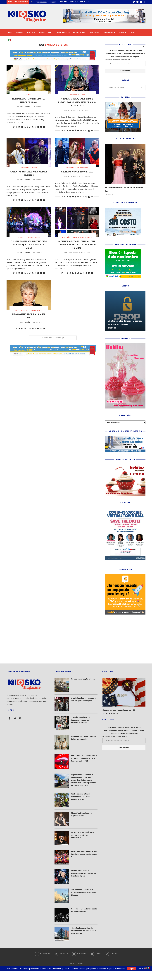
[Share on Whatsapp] (35, 127)
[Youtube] (137, 2)
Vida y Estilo (94, 32)
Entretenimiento (79, 32)
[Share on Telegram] (38, 127)
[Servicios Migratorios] (123, 209)
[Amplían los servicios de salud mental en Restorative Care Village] (62, 934)
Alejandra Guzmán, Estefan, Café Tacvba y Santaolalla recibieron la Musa (77, 245)
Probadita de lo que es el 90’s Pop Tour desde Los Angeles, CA (84, 854)
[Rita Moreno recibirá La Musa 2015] (29, 295)
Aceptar (131, 968)
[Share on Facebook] (16, 127)
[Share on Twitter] (19, 127)
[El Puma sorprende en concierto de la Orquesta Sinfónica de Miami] (29, 222)
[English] (145, 968)
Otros (132, 32)
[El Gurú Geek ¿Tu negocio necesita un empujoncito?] (125, 575)
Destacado (73, 95)
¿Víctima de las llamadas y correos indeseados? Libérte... (125, 322)
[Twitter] (134, 2)
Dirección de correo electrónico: (117, 60)
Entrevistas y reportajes (25, 32)
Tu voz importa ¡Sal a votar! (83, 679)
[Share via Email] (44, 127)
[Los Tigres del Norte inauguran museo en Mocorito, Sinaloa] (62, 723)
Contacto (74, 2)
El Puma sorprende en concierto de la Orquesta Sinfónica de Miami (29, 245)
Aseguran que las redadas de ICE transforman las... (118, 711)
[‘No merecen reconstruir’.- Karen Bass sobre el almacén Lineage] (62, 896)
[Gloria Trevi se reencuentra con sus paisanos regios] (62, 704)
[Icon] (61, 685)
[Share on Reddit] (30, 127)
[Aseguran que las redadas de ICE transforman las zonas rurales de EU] (124, 692)
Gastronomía (109, 32)
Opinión (121, 32)
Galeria (71, 963)
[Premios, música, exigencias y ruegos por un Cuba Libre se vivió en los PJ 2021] (77, 79)
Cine (16, 310)
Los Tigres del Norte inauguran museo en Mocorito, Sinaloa (80, 720)
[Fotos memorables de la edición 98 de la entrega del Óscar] (125, 164)
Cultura (28, 95)
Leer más (141, 968)
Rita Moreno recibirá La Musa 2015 (28, 316)
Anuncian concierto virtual (77, 172)
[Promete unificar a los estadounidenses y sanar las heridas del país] (62, 876)
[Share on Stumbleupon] (32, 127)
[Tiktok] (144, 2)
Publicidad (84, 2)
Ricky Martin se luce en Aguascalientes (81, 814)
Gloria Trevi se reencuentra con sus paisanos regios (83, 699)
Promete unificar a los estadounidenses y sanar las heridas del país (83, 873)
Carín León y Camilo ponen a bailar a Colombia (83, 738)
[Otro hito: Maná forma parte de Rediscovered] (62, 915)
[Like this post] (13, 127)
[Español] (11, 39)
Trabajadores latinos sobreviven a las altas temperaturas (80, 797)
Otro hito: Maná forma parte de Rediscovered (84, 910)
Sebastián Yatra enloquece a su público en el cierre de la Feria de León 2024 (84, 758)
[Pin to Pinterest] (22, 127)
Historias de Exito (63, 32)
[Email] (141, 2)
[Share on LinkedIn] (25, 127)
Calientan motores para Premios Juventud (28, 173)
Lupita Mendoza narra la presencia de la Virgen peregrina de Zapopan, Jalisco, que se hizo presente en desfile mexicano (83, 780)
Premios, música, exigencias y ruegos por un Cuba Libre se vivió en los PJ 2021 (77, 102)
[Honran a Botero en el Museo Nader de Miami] (29, 79)
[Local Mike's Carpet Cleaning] (125, 437)
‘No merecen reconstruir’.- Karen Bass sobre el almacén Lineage (83, 892)
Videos (80, 963)
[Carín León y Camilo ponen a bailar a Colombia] (62, 742)
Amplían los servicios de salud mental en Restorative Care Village (83, 931)
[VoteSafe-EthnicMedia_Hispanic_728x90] (53, 51)
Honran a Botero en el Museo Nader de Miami (28, 100)
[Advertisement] (76, 640)
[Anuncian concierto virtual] (77, 152)
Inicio (10, 32)
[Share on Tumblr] (27, 127)
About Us (63, 2)
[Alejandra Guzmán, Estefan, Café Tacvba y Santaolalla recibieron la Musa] (77, 222)
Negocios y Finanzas (46, 32)
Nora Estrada (24, 107)
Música (82, 95)
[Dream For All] (123, 103)
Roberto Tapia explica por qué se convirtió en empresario (83, 835)
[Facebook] (130, 2)
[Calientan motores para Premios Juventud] (29, 152)
